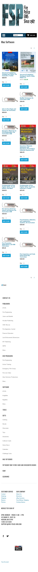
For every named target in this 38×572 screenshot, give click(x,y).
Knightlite (5, 395)
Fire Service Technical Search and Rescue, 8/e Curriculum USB (9, 210)
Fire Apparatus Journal (9, 329)
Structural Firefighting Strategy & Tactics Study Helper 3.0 (27, 76)
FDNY (4, 471)
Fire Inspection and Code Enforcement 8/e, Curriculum (27, 255)
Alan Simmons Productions (10, 377)
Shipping (3, 498)
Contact (3, 494)
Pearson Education (8, 333)
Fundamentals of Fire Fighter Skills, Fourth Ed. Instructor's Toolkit (27, 187)
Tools (4, 410)
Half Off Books (7, 459)
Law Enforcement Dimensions (11, 337)
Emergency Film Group (9, 368)
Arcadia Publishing (8, 320)
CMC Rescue (6, 325)
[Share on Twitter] (3, 285)
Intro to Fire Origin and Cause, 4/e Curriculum (9, 109)
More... (5, 350)
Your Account (5, 562)
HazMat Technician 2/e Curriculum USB (26, 98)
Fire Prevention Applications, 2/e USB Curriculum (8, 244)
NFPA (4, 346)
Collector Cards (7, 441)
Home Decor (6, 445)
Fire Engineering (7, 312)
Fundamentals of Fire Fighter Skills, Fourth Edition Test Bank (8, 187)
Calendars (5, 449)
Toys (4, 432)
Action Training (7, 364)
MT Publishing (7, 341)
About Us (19, 494)
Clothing (5, 419)
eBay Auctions (20, 498)
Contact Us (6, 298)
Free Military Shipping (22, 500)
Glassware (5, 428)
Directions (19, 496)
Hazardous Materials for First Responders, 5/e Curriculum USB (9, 132)
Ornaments (6, 436)
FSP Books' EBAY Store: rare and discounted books (19, 465)
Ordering (3, 496)
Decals (4, 424)
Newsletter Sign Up (7, 508)
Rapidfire (5, 399)
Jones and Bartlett (8, 316)
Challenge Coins (7, 453)
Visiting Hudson (20, 502)
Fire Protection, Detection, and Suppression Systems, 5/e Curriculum (28, 221)
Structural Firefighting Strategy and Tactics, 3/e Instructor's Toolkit (9, 74)
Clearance (6, 476)
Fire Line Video (7, 373)
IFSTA (4, 308)
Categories (4, 35)
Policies (3, 502)
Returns (3, 500)
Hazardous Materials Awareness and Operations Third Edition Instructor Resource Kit (27, 148)
